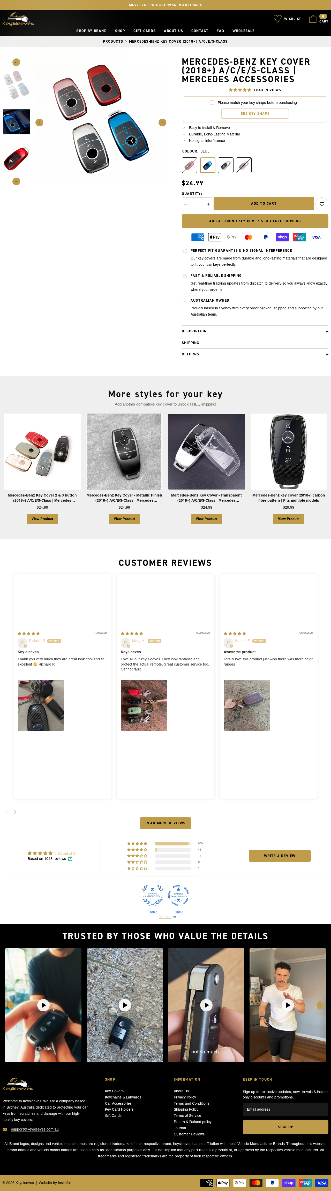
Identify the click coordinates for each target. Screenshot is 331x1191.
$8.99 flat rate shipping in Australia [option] (165, 5)
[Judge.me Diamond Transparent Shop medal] (178, 895)
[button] (39, 122)
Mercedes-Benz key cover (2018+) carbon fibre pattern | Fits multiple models (288, 498)
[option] (101, 122)
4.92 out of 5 (65, 853)
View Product (42, 519)
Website (45, 1183)
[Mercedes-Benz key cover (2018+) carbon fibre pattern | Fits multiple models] (289, 452)
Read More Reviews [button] (165, 823)
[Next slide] (15, 812)
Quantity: (192, 193)
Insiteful (64, 1183)
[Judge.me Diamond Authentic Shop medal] (152, 895)
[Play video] (43, 1005)
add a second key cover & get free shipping (255, 221)
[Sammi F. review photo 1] (247, 705)
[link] (321, 203)
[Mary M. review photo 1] (144, 705)
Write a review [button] (280, 855)
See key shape (255, 113)
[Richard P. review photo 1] (41, 705)
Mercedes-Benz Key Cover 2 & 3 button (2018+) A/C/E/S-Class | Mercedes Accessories (42, 498)
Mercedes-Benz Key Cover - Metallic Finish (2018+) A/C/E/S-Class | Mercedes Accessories (124, 498)
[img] (29, 633)
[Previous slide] (11, 1005)
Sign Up (285, 1127)
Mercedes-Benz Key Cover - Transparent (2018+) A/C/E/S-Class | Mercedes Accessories (206, 498)
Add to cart (264, 203)
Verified (165, 917)
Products (113, 41)
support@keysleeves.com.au (35, 1129)
